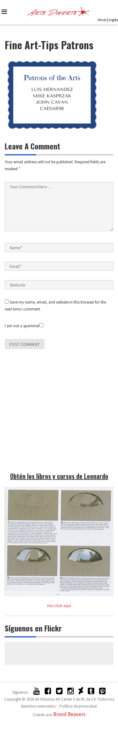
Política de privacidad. (78, 706)
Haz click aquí (59, 605)
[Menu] (5, 11)
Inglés (113, 19)
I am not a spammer (22, 326)
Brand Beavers (69, 714)
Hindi (102, 19)
